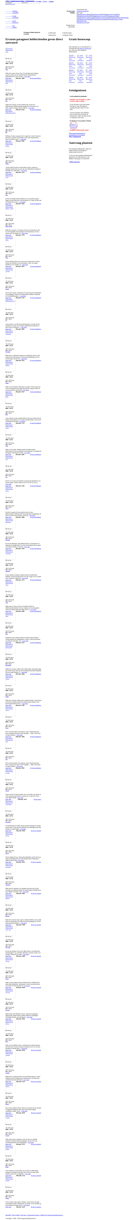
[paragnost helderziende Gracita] (10, 1093)
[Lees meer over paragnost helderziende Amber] (74, 128)
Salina (7, 71)
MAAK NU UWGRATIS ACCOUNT (83, 21)
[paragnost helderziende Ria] (10, 686)
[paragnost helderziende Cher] (10, 498)
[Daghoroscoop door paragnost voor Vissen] (115, 19)
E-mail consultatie (12, 16)
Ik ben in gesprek (36, 863)
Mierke (7, 855)
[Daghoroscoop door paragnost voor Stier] (96, 14)
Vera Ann (7, 1043)
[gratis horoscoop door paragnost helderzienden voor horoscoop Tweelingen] (89, 60)
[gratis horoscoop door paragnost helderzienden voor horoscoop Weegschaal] (72, 75)
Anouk (7, 165)
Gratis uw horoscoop (83, 11)
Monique (7, 196)
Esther (7, 322)
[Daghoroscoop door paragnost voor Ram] (83, 14)
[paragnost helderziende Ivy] (10, 717)
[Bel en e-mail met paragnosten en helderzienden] (19, 1)
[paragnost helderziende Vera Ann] (10, 1031)
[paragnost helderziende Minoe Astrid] (10, 404)
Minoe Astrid (8, 416)
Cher (6, 510)
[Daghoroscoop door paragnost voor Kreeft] (84, 16)
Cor (6, 134)
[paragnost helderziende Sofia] (10, 435)
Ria (6, 698)
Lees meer (24, 78)
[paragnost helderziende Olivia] (10, 968)
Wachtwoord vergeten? (10, 4)
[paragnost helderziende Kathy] (10, 1062)
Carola (7, 917)
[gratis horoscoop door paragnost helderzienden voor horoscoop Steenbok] (72, 82)
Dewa (6, 1137)
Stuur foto (8, 80)
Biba (6, 353)
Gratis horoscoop (11, 21)
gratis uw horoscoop (85, 48)
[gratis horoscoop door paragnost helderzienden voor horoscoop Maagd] (89, 68)
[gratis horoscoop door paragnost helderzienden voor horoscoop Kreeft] (72, 68)
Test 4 (6, 604)
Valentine (7, 259)
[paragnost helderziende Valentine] (10, 247)
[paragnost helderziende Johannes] (10, 999)
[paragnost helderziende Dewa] (10, 1125)
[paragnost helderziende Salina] (10, 59)
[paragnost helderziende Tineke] (10, 874)
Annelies (7, 384)
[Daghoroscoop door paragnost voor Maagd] (112, 16)
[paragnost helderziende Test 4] (10, 592)
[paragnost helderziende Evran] (10, 1219)
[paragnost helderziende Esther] (10, 310)
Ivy (6, 729)
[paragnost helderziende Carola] (10, 905)
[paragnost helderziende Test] (10, 90)
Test (6, 102)
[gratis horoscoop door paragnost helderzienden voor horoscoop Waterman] (80, 82)
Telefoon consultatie (12, 12)
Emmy (7, 1168)
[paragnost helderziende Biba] (10, 341)
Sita (6, 573)
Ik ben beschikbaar (35, 80)
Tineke (7, 886)
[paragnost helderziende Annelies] (10, 372)
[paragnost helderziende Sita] (10, 560)
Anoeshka (7, 1200)
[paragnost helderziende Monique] (10, 184)
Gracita (7, 1106)
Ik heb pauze (37, 832)
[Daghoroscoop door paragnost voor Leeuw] (98, 16)
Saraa (7, 667)
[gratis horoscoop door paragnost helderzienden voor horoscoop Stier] (80, 60)
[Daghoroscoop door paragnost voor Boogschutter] (120, 17)
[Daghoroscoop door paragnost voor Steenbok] (84, 19)
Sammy (7, 479)
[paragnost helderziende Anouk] (10, 153)
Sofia (6, 447)
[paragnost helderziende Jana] (10, 278)
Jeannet (7, 949)
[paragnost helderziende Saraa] (10, 654)
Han (6, 228)
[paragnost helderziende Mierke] (10, 843)
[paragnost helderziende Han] (10, 215)
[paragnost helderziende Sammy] (10, 466)
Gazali (7, 823)
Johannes (7, 1012)
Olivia (7, 980)
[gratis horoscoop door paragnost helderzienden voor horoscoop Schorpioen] (80, 75)
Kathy (7, 1074)
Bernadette (8, 541)
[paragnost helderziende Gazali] (10, 811)
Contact (51, 1)
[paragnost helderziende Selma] (10, 780)
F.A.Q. (45, 1)
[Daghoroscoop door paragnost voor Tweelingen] (111, 14)
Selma (7, 792)
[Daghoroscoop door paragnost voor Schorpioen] (102, 17)
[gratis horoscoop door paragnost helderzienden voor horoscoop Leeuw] (80, 68)
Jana (6, 290)
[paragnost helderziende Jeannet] (10, 937)
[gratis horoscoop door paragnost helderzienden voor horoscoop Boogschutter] (89, 75)
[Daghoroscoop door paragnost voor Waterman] (100, 19)
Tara (6, 635)
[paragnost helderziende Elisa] (10, 748)
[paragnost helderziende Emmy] (10, 1156)
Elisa (6, 761)
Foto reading (11, 26)
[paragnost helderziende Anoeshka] (10, 1187)
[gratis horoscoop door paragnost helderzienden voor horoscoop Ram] (72, 60)
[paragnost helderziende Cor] (10, 121)
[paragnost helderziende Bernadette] (10, 529)
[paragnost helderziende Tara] (10, 623)
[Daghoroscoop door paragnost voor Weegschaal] (85, 17)
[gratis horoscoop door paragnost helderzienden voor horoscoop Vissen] (89, 82)
